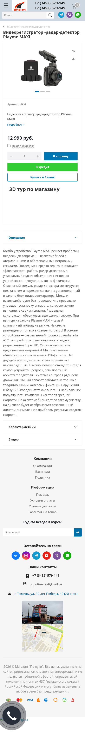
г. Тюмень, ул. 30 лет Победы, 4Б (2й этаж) (45, 594)
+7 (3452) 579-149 (50, 2)
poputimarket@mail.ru (46, 584)
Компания (43, 458)
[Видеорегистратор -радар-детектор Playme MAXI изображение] (42, 69)
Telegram (61, 15)
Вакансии (42, 471)
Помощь (42, 494)
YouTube (46, 555)
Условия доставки (42, 506)
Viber (69, 15)
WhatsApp (78, 15)
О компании (42, 466)
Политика (42, 477)
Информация (42, 487)
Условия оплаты (42, 500)
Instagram (26, 555)
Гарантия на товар (42, 512)
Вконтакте (16, 555)
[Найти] (50, 15)
